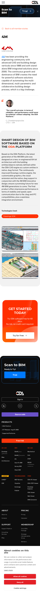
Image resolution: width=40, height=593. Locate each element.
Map (3, 457)
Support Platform (7, 528)
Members (24, 541)
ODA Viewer (31, 492)
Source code (20, 414)
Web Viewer (31, 496)
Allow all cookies (20, 576)
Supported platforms (8, 433)
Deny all (20, 582)
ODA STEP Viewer (33, 483)
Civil (29, 455)
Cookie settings (20, 588)
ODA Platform (6, 426)
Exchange (18, 487)
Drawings (4, 452)
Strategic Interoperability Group (25, 536)
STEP (29, 459)
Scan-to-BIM (18, 462)
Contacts (4, 518)
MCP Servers (19, 479)
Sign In (20, 399)
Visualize (17, 483)
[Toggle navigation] (3, 2)
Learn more (8, 570)
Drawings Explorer (30, 488)
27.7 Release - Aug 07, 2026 (10, 429)
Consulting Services (5, 533)
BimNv (20, 455)
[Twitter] (36, 406)
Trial (15, 375)
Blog (3, 538)
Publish (17, 490)
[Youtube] (20, 406)
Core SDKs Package (24, 529)
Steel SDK (18, 470)
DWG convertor (32, 499)
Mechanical (31, 451)
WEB (4, 479)
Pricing (23, 514)
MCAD (31, 464)
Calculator (24, 518)
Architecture (5, 461)
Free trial (20, 441)
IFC (16, 459)
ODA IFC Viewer (32, 479)
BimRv (18, 451)
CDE (3, 483)
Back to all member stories (16, 29)
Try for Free (18, 335)
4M (3, 56)
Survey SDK (18, 466)
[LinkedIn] (4, 406)
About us (4, 514)
